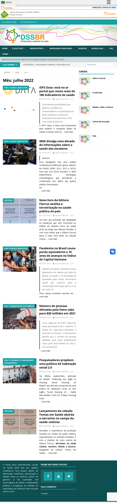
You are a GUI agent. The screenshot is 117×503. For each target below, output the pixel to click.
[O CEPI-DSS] (84, 96)
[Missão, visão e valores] (84, 110)
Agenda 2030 (97, 48)
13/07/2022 (46, 152)
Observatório (36, 48)
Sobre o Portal (98, 78)
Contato (44, 493)
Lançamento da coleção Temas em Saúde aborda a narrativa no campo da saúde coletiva (56, 416)
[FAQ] (84, 139)
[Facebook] (48, 476)
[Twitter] (69, 476)
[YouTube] (58, 476)
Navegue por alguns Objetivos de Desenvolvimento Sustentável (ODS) (33, 59)
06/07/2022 (46, 317)
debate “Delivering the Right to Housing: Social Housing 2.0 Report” (57, 382)
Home (4, 48)
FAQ (111, 48)
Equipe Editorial (61, 99)
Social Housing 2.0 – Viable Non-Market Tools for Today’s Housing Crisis (57, 395)
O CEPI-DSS (97, 92)
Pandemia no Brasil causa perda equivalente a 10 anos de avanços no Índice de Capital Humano (57, 253)
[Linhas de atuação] (84, 124)
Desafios (82, 48)
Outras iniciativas (28, 22)
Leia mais (68, 131)
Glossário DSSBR (9, 22)
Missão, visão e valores (102, 107)
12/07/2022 (46, 215)
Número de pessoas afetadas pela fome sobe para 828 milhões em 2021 (57, 309)
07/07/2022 (46, 263)
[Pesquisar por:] (100, 64)
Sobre (5, 54)
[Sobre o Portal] (84, 81)
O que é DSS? (17, 48)
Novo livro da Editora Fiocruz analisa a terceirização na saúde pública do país (55, 205)
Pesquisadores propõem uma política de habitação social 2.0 (57, 363)
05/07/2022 (46, 371)
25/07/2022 (46, 99)
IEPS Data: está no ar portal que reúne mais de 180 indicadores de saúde (57, 91)
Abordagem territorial (61, 48)
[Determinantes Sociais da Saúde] (58, 44)
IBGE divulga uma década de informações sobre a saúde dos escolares (57, 144)
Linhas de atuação (100, 121)
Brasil (9, 2)
